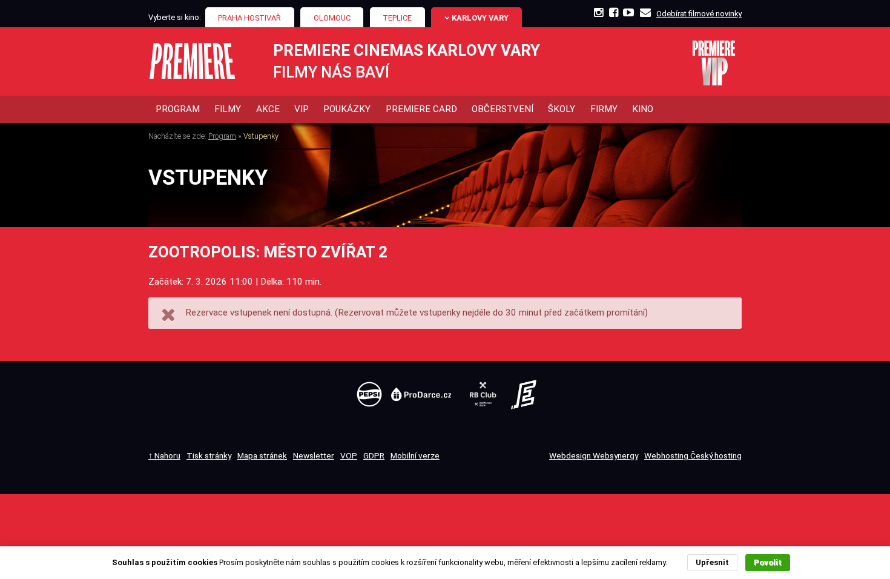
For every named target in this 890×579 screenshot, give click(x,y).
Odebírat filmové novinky (699, 13)
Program (222, 136)
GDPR (373, 455)
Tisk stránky (208, 455)
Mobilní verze (415, 455)
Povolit (768, 562)
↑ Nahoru (164, 455)
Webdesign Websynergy (593, 455)
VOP (348, 455)
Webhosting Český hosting (693, 455)
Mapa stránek (262, 455)
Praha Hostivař (249, 17)
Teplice (397, 17)
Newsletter (313, 455)
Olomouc (332, 17)
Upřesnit (712, 562)
